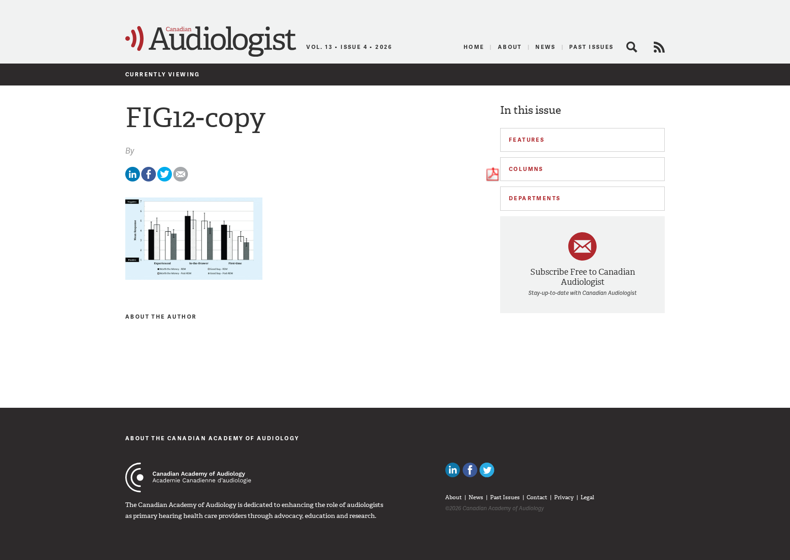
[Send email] (180, 179)
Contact (537, 497)
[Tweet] (164, 179)
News (545, 47)
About (510, 47)
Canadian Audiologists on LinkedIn (452, 470)
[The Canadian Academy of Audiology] (188, 477)
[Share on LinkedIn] (132, 179)
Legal (587, 497)
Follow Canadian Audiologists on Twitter (487, 470)
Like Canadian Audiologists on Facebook (470, 470)
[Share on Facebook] (148, 179)
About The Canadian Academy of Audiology (212, 438)
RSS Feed (659, 47)
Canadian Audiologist (210, 41)
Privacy (564, 497)
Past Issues (591, 47)
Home (474, 47)
